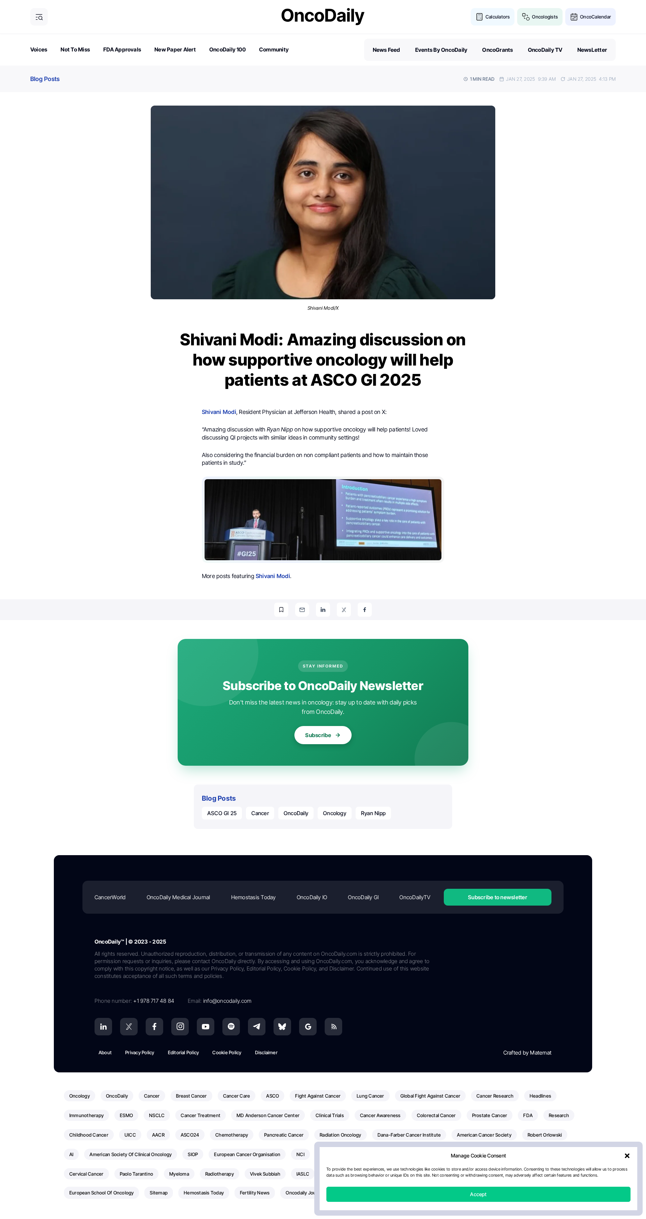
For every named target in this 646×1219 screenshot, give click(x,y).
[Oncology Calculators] (479, 17)
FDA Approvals (122, 49)
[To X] (344, 610)
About (105, 1052)
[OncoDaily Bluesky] (282, 1026)
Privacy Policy (139, 1052)
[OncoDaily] (323, 16)
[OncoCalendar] (574, 17)
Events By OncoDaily (441, 49)
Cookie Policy (226, 1052)
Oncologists (545, 17)
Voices (38, 49)
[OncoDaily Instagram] (180, 1026)
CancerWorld (110, 897)
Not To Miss (75, 49)
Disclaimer (266, 1052)
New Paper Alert (175, 49)
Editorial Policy (183, 1052)
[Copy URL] (281, 610)
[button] (627, 1155)
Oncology (334, 813)
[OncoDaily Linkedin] (103, 1026)
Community (274, 49)
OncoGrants (497, 49)
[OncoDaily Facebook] (154, 1026)
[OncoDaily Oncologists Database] (526, 17)
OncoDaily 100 (227, 49)
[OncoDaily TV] (205, 1026)
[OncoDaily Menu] (39, 17)
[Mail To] (302, 610)
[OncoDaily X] (129, 1026)
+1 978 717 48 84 (153, 1000)
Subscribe (318, 735)
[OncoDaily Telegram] (256, 1026)
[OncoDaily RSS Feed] (333, 1026)
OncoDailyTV (414, 897)
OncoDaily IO (312, 897)
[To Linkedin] (323, 610)
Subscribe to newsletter (497, 897)
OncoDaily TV (545, 49)
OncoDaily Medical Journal (178, 897)
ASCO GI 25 (222, 813)
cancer (259, 813)
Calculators (498, 17)
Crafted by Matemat (527, 1052)
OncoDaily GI (363, 897)
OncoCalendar (595, 17)
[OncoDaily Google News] (308, 1026)
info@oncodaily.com (227, 1000)
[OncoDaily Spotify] (231, 1026)
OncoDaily (296, 813)
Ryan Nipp (373, 813)
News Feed (386, 49)
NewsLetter (592, 49)
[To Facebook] (365, 610)
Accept (478, 1194)
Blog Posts (45, 78)
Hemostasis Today (253, 897)
